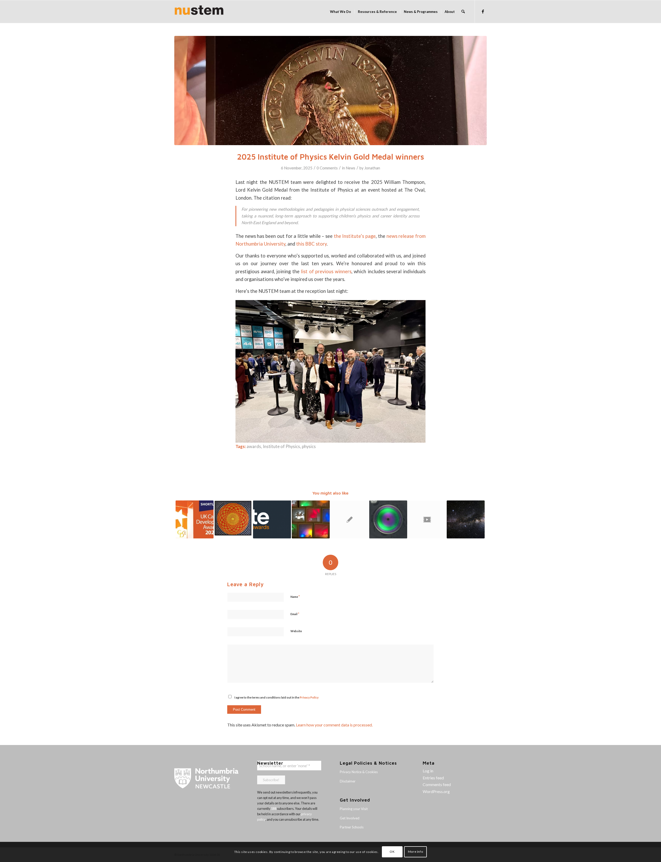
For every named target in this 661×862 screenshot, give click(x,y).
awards (254, 446)
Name (295, 596)
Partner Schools (352, 827)
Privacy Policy (309, 697)
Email (294, 614)
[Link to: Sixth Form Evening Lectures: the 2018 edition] (349, 519)
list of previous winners (326, 271)
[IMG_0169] (330, 90)
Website (296, 631)
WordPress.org (436, 791)
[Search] (463, 11)
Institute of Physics (281, 446)
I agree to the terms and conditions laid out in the (276, 697)
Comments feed (437, 784)
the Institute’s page (355, 236)
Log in (428, 770)
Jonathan (372, 168)
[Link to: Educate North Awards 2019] (272, 519)
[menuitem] (340, 11)
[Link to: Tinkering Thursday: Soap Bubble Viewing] (388, 519)
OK (392, 852)
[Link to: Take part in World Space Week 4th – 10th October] (466, 519)
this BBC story (311, 244)
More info (415, 852)
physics (309, 446)
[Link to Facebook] (483, 11)
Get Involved (349, 818)
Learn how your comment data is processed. (334, 724)
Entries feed (433, 777)
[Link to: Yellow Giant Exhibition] (233, 518)
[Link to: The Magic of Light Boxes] (311, 519)
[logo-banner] (199, 11)
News (350, 168)
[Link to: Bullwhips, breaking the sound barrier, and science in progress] (427, 519)
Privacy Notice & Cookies (359, 772)
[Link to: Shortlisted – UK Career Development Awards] (195, 519)
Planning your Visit (354, 809)
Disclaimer (348, 781)
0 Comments (327, 168)
